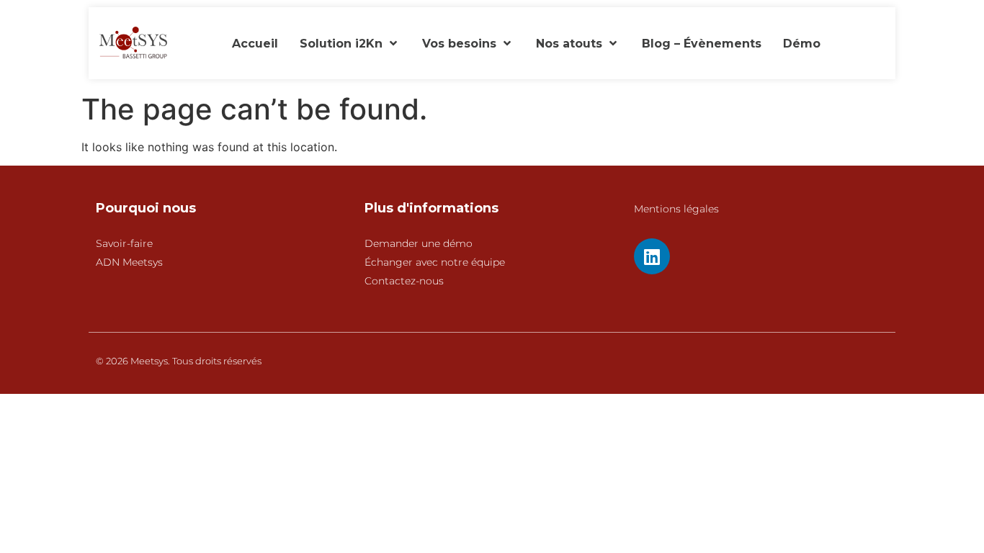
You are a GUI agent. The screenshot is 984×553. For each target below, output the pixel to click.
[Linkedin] (652, 256)
